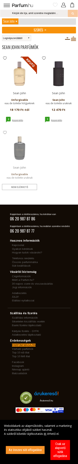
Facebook (18, 362)
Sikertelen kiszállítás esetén (28, 321)
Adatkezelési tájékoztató (26, 334)
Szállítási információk (25, 317)
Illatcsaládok (19, 373)
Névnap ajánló (20, 369)
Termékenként (73, 38)
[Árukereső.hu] (46, 395)
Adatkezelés (19, 293)
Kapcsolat (18, 245)
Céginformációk (21, 276)
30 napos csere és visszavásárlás (32, 283)
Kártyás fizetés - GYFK (25, 331)
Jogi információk (22, 287)
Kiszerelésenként (67, 38)
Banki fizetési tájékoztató (26, 325)
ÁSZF (15, 296)
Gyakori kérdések (22, 248)
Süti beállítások (21, 265)
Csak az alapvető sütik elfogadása (60, 450)
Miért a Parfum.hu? (23, 279)
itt (45, 434)
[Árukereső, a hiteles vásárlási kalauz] (26, 402)
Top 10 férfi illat (21, 356)
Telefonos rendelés (23, 258)
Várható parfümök (22, 348)
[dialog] (39, 442)
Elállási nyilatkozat (23, 300)
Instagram (18, 365)
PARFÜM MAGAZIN (24, 345)
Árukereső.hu (46, 400)
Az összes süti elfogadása (25, 450)
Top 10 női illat (20, 352)
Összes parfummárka (25, 262)
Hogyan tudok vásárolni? (27, 252)
